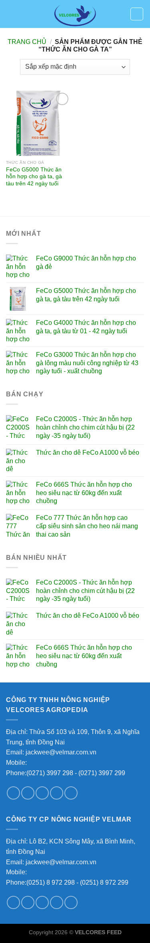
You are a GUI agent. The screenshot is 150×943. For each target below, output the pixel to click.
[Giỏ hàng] (136, 14)
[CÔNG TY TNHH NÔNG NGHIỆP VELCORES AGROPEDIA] (75, 14)
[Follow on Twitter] (42, 793)
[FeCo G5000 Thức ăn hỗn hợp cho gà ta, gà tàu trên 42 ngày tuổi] (38, 123)
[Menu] (11, 14)
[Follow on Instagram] (27, 793)
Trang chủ (27, 41)
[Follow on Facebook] (13, 793)
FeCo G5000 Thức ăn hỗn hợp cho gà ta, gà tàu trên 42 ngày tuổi (34, 177)
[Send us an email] (56, 793)
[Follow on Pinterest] (71, 793)
